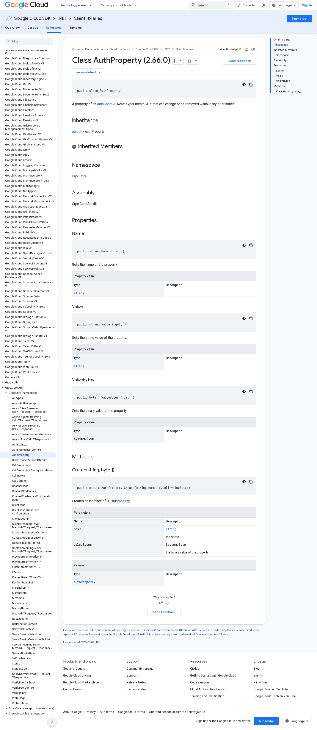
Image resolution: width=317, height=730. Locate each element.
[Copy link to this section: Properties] (102, 220)
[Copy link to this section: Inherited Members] (127, 146)
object (76, 132)
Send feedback (239, 61)
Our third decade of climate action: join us (177, 712)
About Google (72, 712)
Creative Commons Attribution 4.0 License (180, 630)
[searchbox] (29, 41)
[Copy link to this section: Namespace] (104, 165)
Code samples (200, 682)
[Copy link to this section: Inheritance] (102, 120)
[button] (28, 382)
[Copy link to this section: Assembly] (99, 193)
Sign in (307, 5)
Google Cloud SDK (32, 18)
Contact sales (72, 689)
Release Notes (136, 682)
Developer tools (120, 49)
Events (258, 675)
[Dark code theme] (244, 84)
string (79, 293)
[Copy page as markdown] (189, 60)
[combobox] (210, 5)
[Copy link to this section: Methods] (99, 457)
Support (132, 675)
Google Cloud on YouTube (271, 689)
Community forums (140, 668)
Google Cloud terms (131, 712)
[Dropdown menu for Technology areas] (91, 5)
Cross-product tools (116, 5)
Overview (12, 28)
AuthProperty (84, 582)
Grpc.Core (79, 176)
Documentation (94, 49)
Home (76, 49)
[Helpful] (246, 49)
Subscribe (266, 721)
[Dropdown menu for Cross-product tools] (136, 5)
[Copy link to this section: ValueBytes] (98, 380)
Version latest (88, 72)
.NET (62, 18)
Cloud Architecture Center (208, 689)
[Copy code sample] (251, 84)
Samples (75, 28)
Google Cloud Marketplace (81, 682)
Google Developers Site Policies (133, 634)
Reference (54, 28)
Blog (257, 668)
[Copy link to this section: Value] (87, 307)
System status (136, 689)
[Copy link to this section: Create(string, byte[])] (118, 470)
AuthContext (106, 104)
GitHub (194, 668)
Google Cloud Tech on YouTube (275, 696)
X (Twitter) (261, 682)
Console (248, 5)
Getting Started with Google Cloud (213, 675)
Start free (299, 18)
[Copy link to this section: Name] (88, 233)
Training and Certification (207, 696)
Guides (32, 28)
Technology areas (73, 5)
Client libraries (88, 18)
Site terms (107, 712)
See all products (74, 668)
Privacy (91, 712)
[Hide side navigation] (52, 722)
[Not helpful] (253, 49)
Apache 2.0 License (75, 634)
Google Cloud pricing (77, 675)
